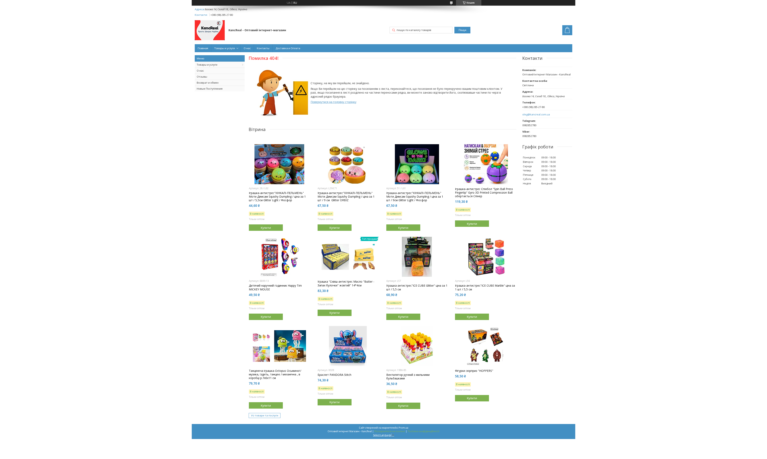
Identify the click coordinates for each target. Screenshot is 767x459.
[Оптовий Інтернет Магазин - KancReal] (210, 30)
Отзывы (202, 76)
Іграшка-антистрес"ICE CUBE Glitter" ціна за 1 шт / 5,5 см (416, 287)
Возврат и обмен (208, 82)
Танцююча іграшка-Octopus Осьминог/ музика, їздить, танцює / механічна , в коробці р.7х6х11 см (275, 374)
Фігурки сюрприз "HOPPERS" (474, 371)
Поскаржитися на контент (389, 431)
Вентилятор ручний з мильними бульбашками (408, 376)
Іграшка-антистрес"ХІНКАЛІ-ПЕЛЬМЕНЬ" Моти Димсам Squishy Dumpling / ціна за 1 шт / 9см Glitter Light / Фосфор (414, 196)
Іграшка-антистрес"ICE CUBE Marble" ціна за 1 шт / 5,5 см (485, 287)
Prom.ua (403, 427)
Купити (266, 228)
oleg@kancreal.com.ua (536, 114)
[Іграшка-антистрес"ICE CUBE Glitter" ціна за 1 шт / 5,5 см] (417, 257)
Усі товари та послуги (264, 415)
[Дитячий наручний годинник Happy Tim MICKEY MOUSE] (279, 257)
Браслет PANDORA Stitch (334, 375)
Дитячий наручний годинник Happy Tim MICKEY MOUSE (275, 287)
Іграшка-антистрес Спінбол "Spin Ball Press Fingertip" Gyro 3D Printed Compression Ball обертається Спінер (484, 192)
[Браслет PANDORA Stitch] (348, 346)
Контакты (263, 48)
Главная (203, 48)
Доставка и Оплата (288, 48)
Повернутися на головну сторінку (333, 102)
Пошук (462, 30)
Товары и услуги (224, 48)
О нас (247, 48)
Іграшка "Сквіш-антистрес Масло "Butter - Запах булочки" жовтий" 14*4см (346, 283)
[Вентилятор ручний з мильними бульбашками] (417, 346)
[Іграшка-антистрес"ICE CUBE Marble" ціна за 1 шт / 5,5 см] (485, 257)
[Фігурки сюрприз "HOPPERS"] (485, 346)
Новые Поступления (210, 88)
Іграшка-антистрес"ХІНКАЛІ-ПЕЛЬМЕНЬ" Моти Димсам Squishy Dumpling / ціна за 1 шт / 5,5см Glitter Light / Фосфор (277, 196)
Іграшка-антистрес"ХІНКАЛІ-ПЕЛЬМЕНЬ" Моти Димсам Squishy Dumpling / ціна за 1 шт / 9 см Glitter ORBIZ (346, 196)
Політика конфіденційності (423, 431)
